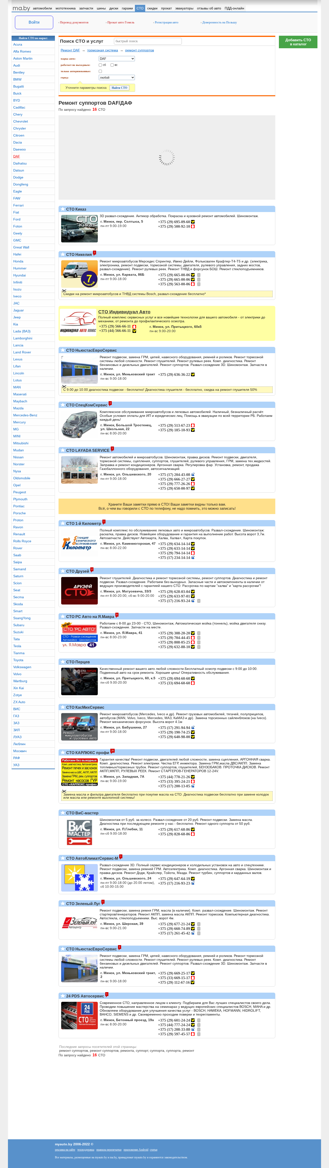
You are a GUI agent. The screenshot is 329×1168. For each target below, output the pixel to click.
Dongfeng (20, 184)
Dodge (18, 177)
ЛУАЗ (17, 737)
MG (16, 429)
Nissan (18, 457)
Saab (17, 555)
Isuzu (17, 289)
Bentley (19, 72)
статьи (153, 1149)
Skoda (18, 604)
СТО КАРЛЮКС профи (87, 753)
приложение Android (136, 1149)
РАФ (16, 758)
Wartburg (20, 681)
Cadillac (19, 107)
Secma (18, 597)
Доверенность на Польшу (219, 22)
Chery (17, 114)
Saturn (18, 576)
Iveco (17, 296)
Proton (18, 520)
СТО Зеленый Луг (82, 904)
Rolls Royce (22, 541)
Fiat (16, 212)
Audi (16, 65)
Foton (17, 226)
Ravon (18, 527)
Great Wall (21, 247)
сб (104, 64)
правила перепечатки (108, 1149)
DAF (16, 156)
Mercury (19, 422)
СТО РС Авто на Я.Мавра (89, 617)
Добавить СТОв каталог (298, 42)
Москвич (19, 751)
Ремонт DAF (70, 50)
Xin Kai (18, 688)
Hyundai (19, 275)
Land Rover (22, 352)
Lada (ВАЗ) (22, 331)
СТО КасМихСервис (84, 707)
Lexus (17, 359)
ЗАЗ (16, 723)
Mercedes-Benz (25, 415)
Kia (15, 324)
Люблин (19, 744)
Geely (17, 233)
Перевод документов (73, 22)
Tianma (19, 653)
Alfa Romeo (22, 51)
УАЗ (16, 765)
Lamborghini (22, 338)
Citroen (18, 135)
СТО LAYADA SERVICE (87, 450)
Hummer (19, 268)
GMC (17, 240)
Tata (16, 639)
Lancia (18, 345)
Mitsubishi (20, 443)
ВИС (16, 709)
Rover (17, 548)
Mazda (18, 408)
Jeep (17, 317)
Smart (17, 611)
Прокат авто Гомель (120, 22)
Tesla (17, 646)
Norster (19, 464)
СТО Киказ (75, 209)
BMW (17, 79)
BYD (16, 100)
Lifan (17, 366)
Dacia (17, 142)
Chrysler (19, 128)
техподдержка (85, 1149)
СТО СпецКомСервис (86, 405)
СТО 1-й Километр (83, 524)
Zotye (17, 695)
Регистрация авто (166, 22)
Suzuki (18, 632)
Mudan (18, 450)
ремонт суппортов (139, 50)
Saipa (17, 562)
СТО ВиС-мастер (82, 813)
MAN (17, 387)
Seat (16, 590)
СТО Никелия (78, 255)
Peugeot (19, 492)
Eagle (17, 191)
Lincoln (18, 373)
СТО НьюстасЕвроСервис (91, 350)
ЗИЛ (16, 730)
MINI (16, 436)
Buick (17, 93)
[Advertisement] (298, 962)
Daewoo (19, 149)
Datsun (18, 170)
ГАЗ (16, 716)
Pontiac (19, 506)
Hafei (17, 254)
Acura (17, 44)
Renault (19, 534)
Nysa (17, 471)
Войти (34, 22)
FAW (16, 198)
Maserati (19, 394)
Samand (19, 569)
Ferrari (18, 205)
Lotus (17, 380)
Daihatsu (20, 163)
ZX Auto (19, 702)
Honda (18, 261)
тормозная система (102, 50)
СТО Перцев (77, 662)
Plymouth (20, 499)
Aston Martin (23, 58)
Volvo (17, 674)
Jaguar (18, 310)
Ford (16, 219)
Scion (17, 583)
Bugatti (18, 86)
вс (116, 64)
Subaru (18, 625)
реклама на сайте (65, 1149)
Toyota (18, 660)
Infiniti (17, 282)
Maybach (20, 401)
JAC (16, 303)
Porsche (19, 513)
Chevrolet (20, 121)
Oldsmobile (21, 478)
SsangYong (22, 618)
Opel (16, 485)
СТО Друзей (77, 571)
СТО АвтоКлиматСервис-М (91, 858)
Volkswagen (22, 667)
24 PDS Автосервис (84, 996)
